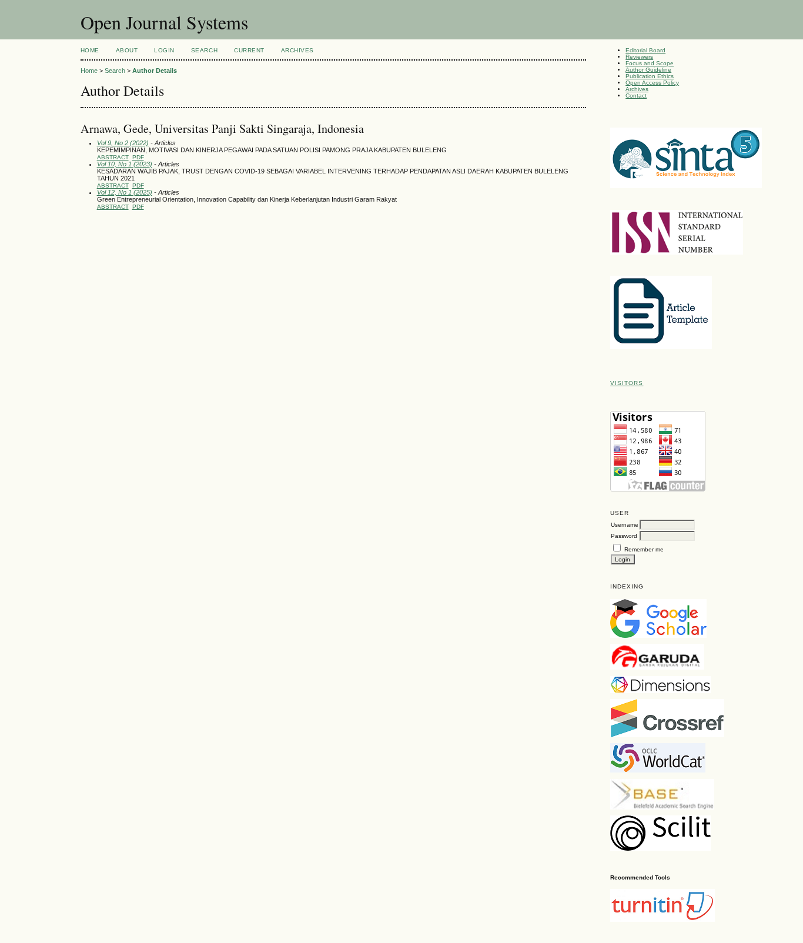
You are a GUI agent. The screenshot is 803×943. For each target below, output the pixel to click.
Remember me (644, 549)
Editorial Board (645, 50)
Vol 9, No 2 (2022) (123, 142)
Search (204, 50)
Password (624, 536)
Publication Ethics (649, 76)
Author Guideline (648, 69)
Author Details (154, 70)
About (127, 50)
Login (164, 50)
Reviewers (639, 56)
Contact (636, 95)
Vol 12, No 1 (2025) (124, 192)
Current (249, 50)
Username (624, 524)
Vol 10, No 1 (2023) (124, 164)
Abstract (113, 157)
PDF (138, 157)
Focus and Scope (649, 63)
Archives (636, 89)
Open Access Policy (652, 82)
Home (90, 50)
